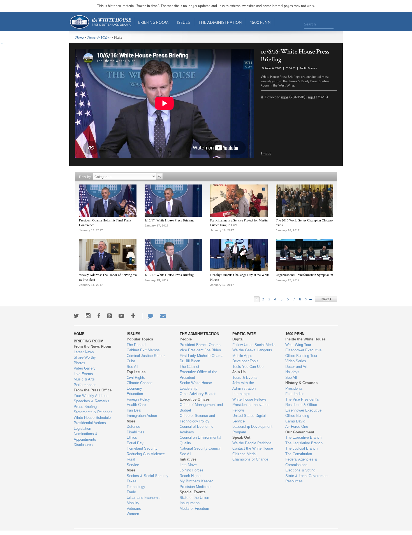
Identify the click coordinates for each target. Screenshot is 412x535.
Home (100, 22)
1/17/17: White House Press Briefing (169, 220)
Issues (183, 22)
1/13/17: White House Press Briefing (169, 274)
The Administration (220, 22)
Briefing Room (153, 22)
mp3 (311, 97)
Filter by (85, 177)
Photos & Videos (99, 38)
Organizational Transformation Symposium (304, 274)
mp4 (284, 97)
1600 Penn (260, 22)
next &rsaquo (326, 299)
